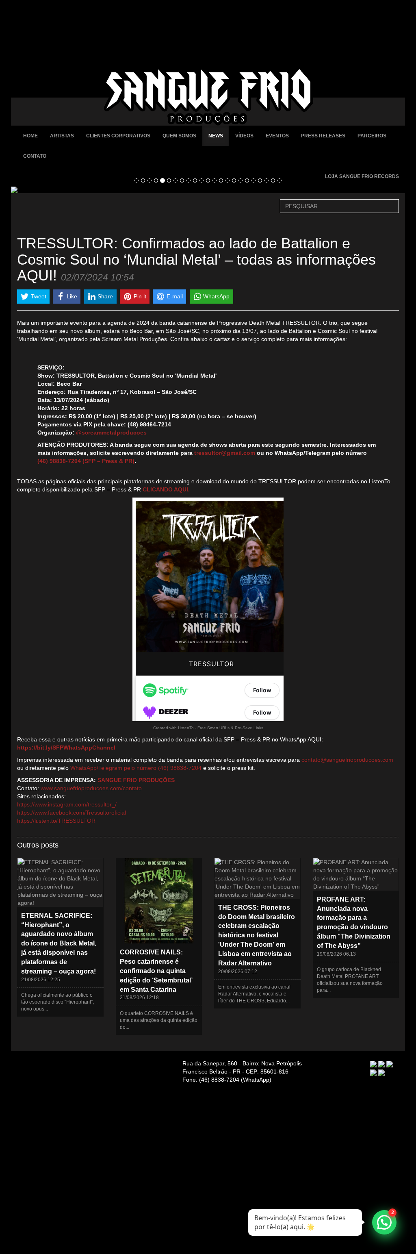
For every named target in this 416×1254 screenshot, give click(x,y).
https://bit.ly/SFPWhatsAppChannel (66, 747)
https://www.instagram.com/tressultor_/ (67, 804)
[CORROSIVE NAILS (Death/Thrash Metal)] (208, 190)
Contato (34, 156)
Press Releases (323, 136)
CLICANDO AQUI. (166, 489)
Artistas (62, 136)
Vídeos (244, 136)
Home (30, 136)
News (215, 136)
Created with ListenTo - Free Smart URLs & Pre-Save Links (208, 728)
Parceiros (372, 136)
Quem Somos (179, 136)
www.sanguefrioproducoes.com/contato (91, 788)
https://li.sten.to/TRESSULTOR (56, 820)
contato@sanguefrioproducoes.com (347, 759)
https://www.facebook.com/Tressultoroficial (71, 812)
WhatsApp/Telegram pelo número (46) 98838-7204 (136, 768)
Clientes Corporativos (118, 136)
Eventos (277, 136)
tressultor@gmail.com (224, 453)
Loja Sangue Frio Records (362, 176)
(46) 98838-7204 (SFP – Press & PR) (85, 461)
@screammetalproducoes (111, 432)
